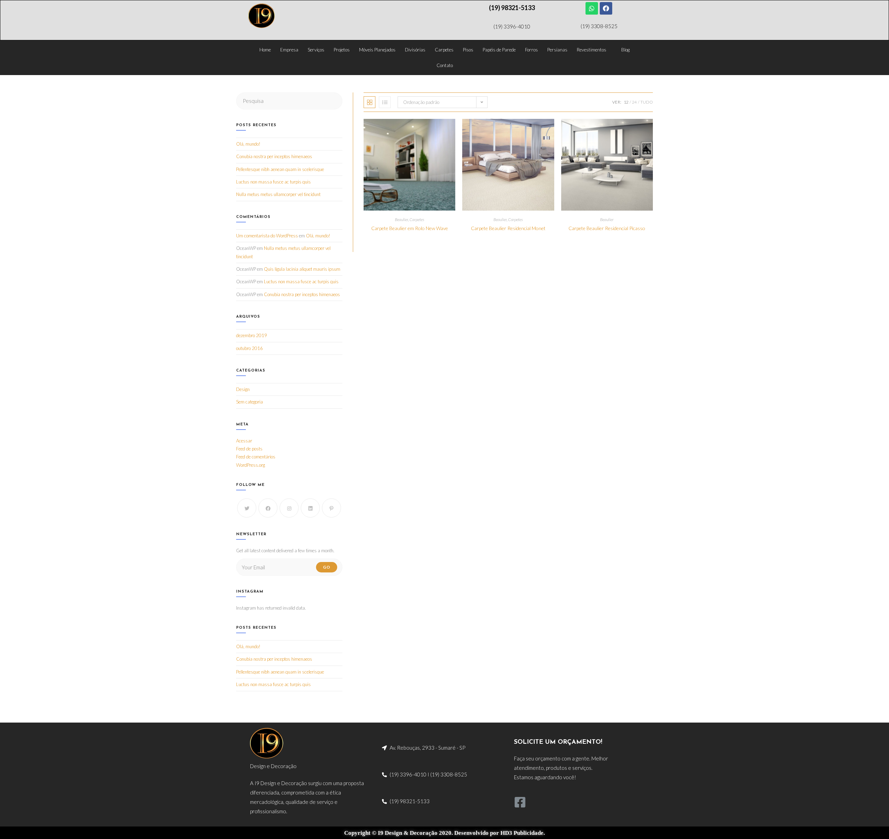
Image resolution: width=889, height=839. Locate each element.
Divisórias (415, 49)
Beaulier (401, 219)
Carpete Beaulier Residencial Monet (508, 228)
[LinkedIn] (310, 508)
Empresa (289, 49)
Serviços (316, 49)
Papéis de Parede (499, 49)
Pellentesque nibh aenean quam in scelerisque (280, 169)
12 (626, 102)
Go (326, 567)
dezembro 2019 (251, 335)
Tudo (646, 102)
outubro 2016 (249, 348)
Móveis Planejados (377, 49)
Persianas (557, 49)
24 (634, 102)
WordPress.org (250, 465)
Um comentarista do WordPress (267, 235)
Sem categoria (249, 402)
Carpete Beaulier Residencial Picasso (606, 228)
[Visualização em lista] (385, 102)
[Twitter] (246, 508)
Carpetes (444, 49)
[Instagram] (289, 508)
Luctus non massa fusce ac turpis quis (273, 182)
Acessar (244, 440)
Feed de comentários (255, 456)
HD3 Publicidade (521, 833)
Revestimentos (591, 49)
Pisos (468, 49)
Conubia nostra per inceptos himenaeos (274, 156)
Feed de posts (249, 448)
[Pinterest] (331, 508)
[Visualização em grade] (369, 102)
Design (243, 389)
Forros (531, 49)
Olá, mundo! (248, 144)
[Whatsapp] (591, 8)
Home (265, 49)
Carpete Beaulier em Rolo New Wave (409, 228)
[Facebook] (606, 8)
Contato (445, 65)
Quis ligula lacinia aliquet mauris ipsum (302, 269)
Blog (625, 49)
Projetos (342, 49)
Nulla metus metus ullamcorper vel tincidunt (278, 194)
